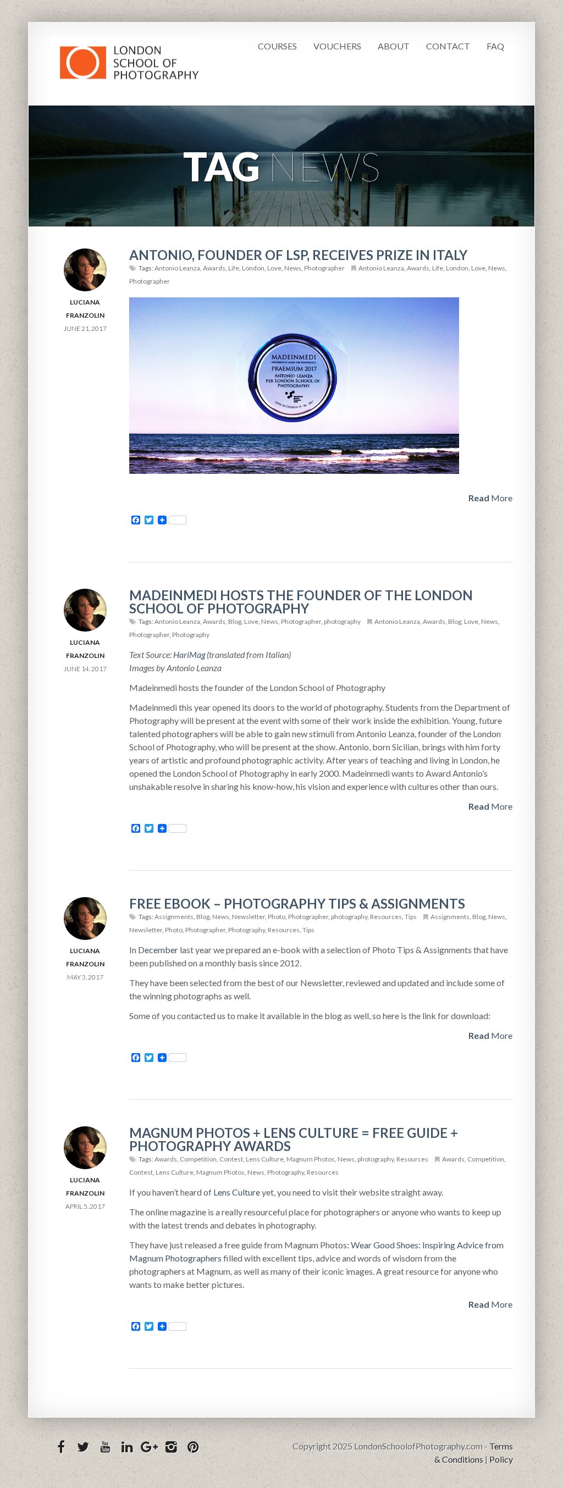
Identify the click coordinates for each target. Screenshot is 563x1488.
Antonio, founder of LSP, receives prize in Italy (298, 255)
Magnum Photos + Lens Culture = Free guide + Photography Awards (293, 1139)
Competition (198, 1159)
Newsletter (248, 916)
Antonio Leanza (177, 268)
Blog (234, 621)
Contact (448, 46)
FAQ (495, 46)
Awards (214, 268)
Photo (276, 916)
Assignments (174, 916)
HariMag (189, 654)
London (253, 268)
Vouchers (337, 46)
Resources (386, 916)
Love (274, 268)
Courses (277, 46)
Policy (501, 1459)
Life (233, 268)
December (158, 949)
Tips (411, 916)
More (490, 498)
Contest (231, 1159)
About (394, 46)
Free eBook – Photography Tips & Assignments (297, 903)
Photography (190, 634)
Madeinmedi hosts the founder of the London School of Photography (301, 601)
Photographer (324, 268)
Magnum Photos (310, 1159)
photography (342, 621)
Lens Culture (265, 1159)
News (292, 268)
